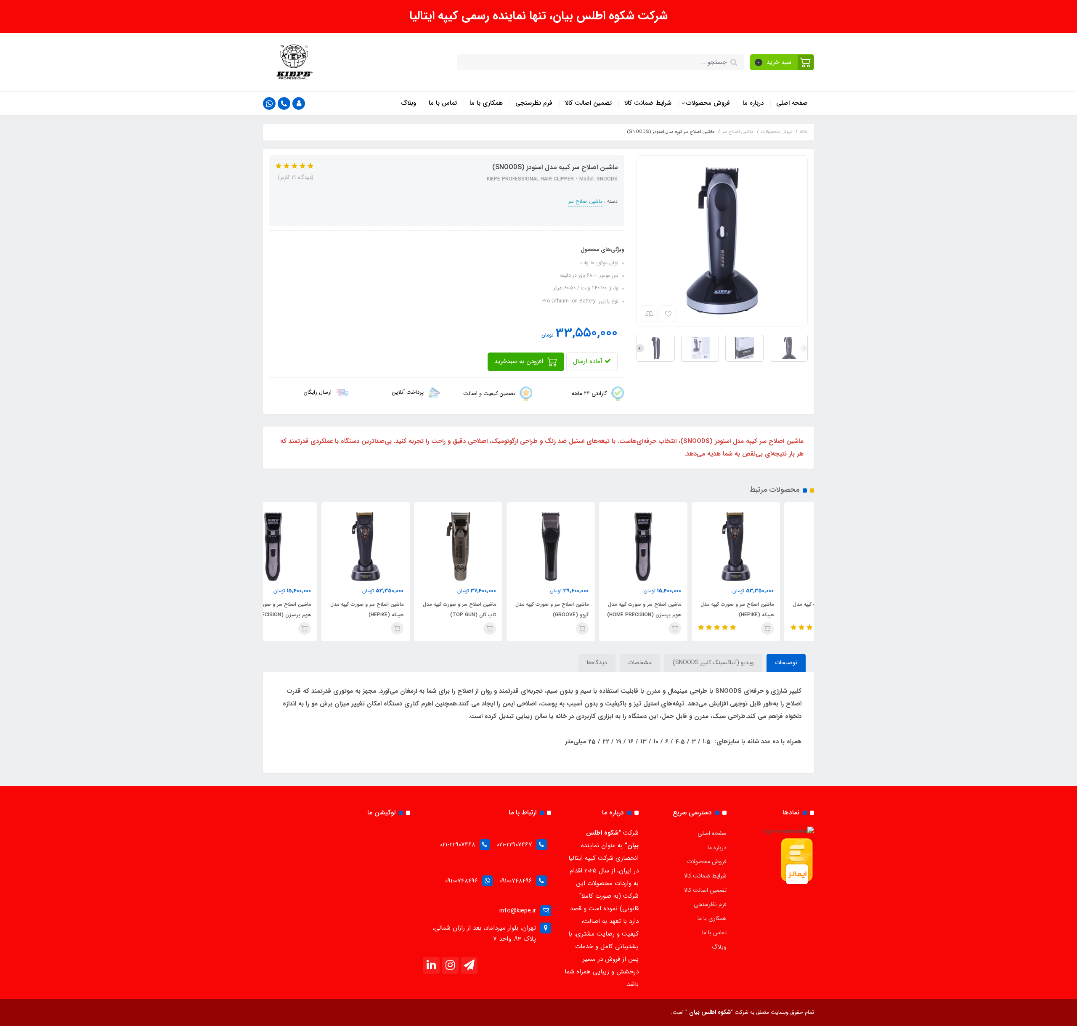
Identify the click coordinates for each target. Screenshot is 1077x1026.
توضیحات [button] (786, 662)
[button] (782, 62)
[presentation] (804, 348)
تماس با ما (443, 103)
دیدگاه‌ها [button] (597, 662)
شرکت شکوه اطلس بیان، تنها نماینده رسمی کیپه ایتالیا (538, 16)
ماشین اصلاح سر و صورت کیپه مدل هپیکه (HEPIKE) (771, 609)
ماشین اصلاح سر (585, 201)
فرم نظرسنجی (533, 103)
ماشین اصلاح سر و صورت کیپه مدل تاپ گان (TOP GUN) (493, 609)
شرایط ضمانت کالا (647, 103)
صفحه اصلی (792, 103)
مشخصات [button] (640, 662)
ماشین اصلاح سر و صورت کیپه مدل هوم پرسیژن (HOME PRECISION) (678, 609)
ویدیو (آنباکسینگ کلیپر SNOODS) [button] (713, 662)
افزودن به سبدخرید (519, 361)
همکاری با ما (486, 103)
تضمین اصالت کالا (588, 103)
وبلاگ (408, 103)
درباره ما (753, 103)
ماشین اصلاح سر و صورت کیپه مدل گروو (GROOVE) (586, 609)
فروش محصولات (707, 103)
